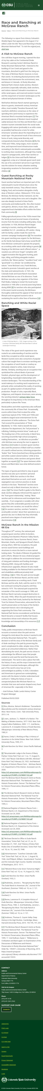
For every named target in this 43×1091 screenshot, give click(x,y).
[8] (40, 246)
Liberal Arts (5, 1024)
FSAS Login (5, 1028)
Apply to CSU (6, 1047)
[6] (29, 235)
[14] (3, 509)
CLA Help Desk (6, 1041)
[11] (11, 445)
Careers (4, 1051)
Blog (9, 31)
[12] (18, 461)
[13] (8, 490)
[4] (9, 171)
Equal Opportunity (7, 1056)
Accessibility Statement (9, 1065)
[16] (12, 575)
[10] (38, 298)
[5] (16, 212)
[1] (34, 116)
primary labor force (27, 397)
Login (3, 1074)
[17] (38, 621)
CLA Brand (5, 1032)
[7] (39, 241)
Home (4, 31)
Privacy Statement (7, 1060)
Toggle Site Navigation (39, 5)
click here (5, 49)
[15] (14, 520)
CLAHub (4, 1037)
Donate (6, 1009)
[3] (8, 157)
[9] (13, 287)
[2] (33, 141)
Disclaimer (5, 1069)
